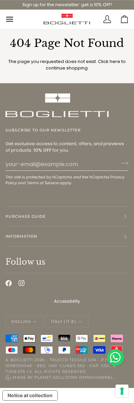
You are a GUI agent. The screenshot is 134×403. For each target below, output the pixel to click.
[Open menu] (14, 19)
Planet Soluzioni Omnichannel (73, 377)
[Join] (123, 163)
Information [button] (21, 236)
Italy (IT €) (63, 321)
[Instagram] (22, 283)
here (115, 61)
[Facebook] (8, 283)
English (21, 321)
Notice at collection (30, 395)
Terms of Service (43, 183)
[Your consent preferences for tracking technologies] (122, 391)
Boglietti (21, 359)
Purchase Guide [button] (25, 216)
